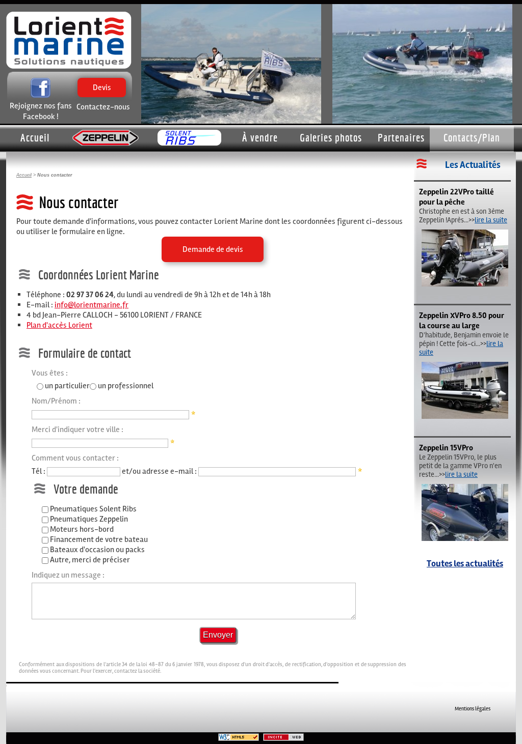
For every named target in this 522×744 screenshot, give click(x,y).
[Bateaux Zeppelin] (105, 138)
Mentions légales (472, 708)
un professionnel (125, 386)
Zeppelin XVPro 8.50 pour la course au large (461, 320)
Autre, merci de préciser (90, 560)
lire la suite (491, 220)
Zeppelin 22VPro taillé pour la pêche (456, 197)
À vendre (260, 137)
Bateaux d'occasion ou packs (97, 550)
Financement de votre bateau (99, 539)
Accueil (34, 137)
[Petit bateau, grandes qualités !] (465, 538)
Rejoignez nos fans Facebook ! (41, 111)
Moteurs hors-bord (82, 529)
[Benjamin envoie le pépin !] (465, 416)
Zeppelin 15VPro (446, 448)
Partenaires (401, 137)
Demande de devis (212, 249)
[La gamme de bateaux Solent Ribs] (189, 138)
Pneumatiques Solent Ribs (93, 509)
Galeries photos (331, 137)
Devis (101, 97)
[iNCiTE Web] (283, 739)
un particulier (67, 386)
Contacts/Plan (471, 137)
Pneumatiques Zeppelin (89, 519)
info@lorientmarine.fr (91, 305)
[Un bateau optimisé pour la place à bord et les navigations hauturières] (465, 284)
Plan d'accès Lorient (59, 325)
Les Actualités (473, 164)
